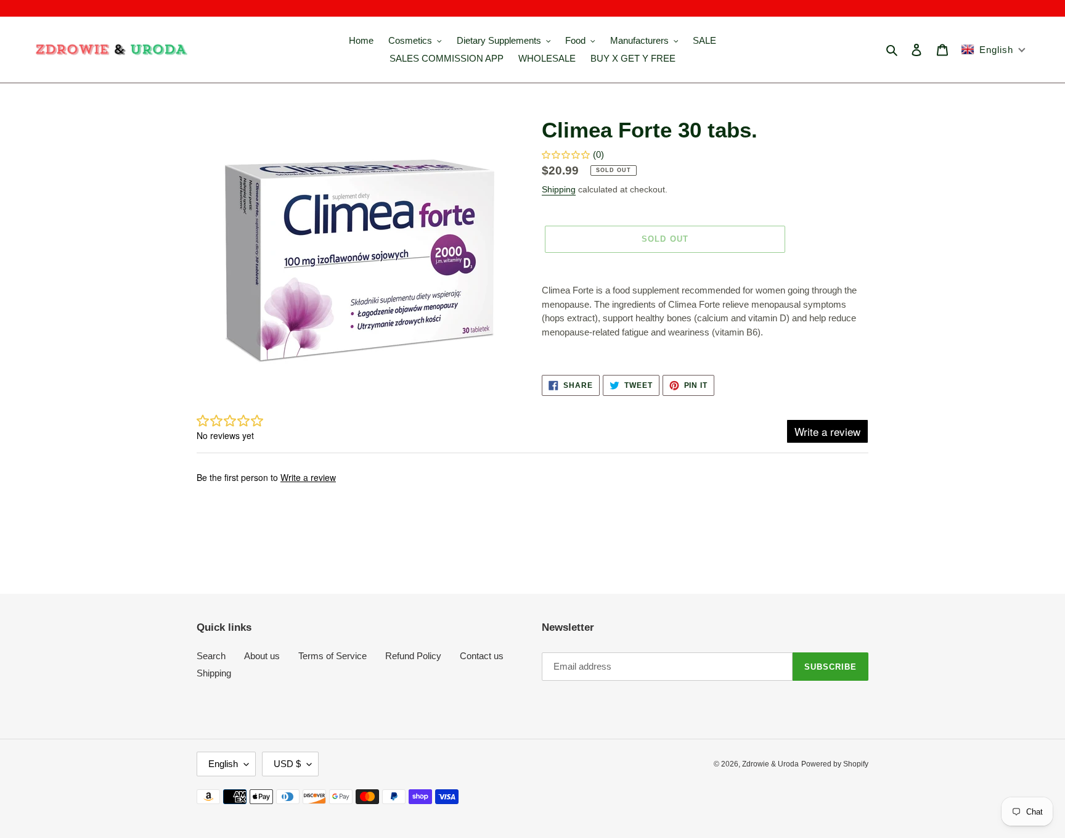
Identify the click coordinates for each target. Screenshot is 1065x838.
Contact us (482, 656)
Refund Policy (413, 656)
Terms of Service (332, 656)
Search (211, 656)
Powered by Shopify (834, 764)
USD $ (287, 763)
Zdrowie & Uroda (770, 764)
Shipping (559, 189)
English (223, 763)
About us (262, 656)
